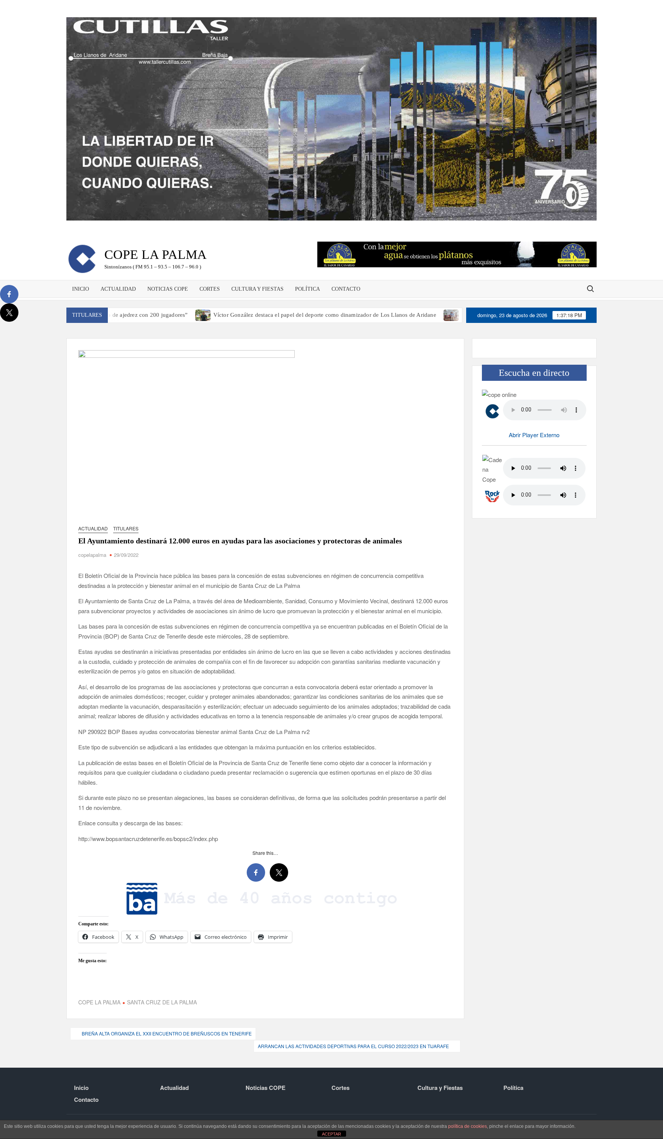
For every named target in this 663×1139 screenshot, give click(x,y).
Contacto (346, 289)
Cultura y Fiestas (257, 289)
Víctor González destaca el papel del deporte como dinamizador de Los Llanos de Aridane (276, 315)
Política (307, 289)
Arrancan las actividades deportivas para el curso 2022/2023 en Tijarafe (353, 1046)
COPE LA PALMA (99, 1002)
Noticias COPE (167, 289)
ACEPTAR (331, 1134)
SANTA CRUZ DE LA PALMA (162, 1002)
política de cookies (467, 1126)
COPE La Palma (155, 254)
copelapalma (92, 554)
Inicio (80, 289)
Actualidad (118, 289)
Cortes (210, 289)
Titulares (126, 528)
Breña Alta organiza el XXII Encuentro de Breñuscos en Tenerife (167, 1033)
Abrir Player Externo (534, 435)
